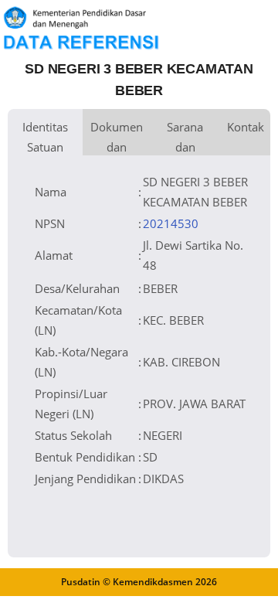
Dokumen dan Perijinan (116, 137)
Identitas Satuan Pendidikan (45, 137)
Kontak (245, 127)
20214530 (170, 223)
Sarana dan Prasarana (185, 137)
